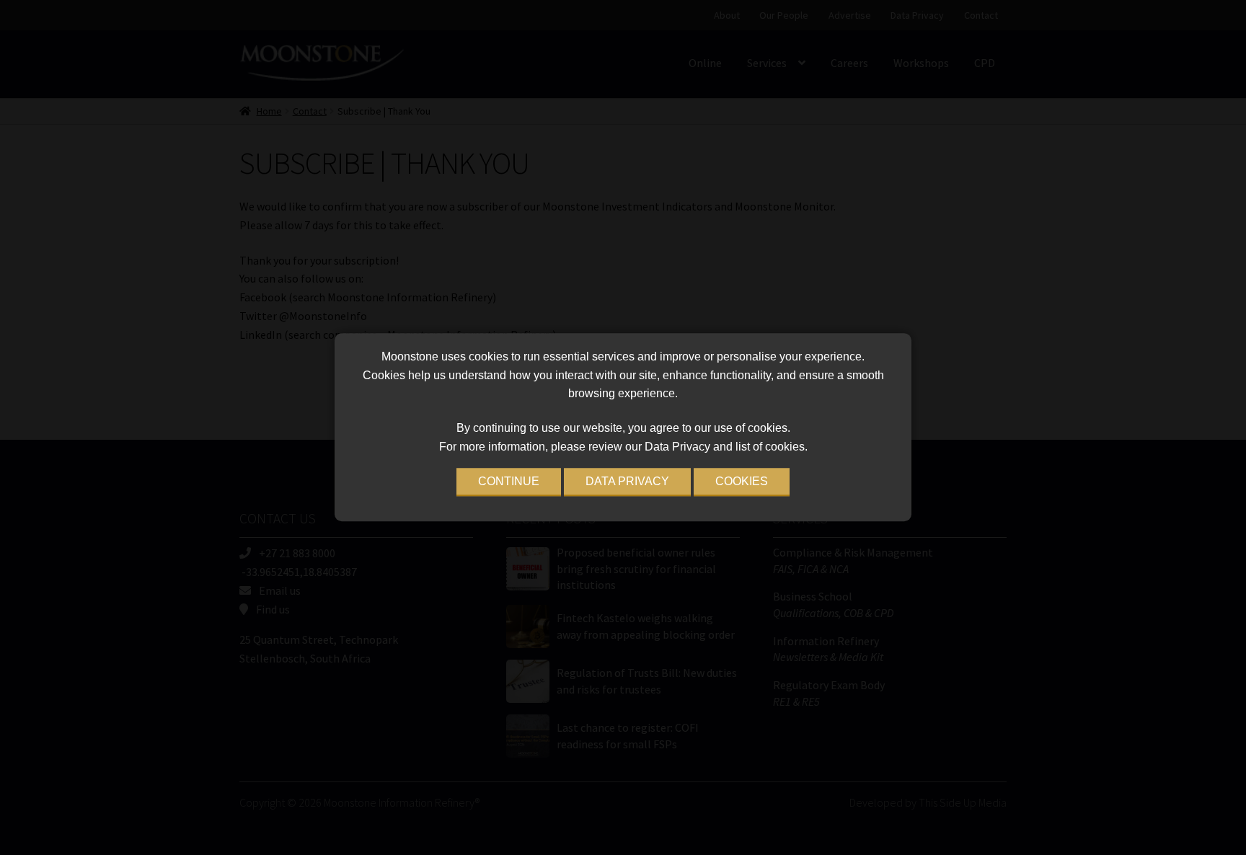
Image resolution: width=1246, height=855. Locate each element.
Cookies (741, 482)
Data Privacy (627, 482)
